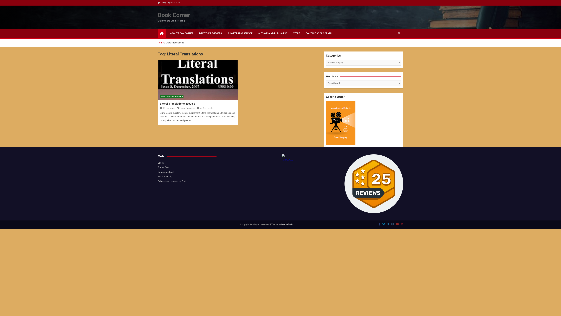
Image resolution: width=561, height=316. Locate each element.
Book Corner (174, 15)
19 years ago (169, 108)
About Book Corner (181, 33)
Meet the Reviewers (210, 33)
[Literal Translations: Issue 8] (198, 80)
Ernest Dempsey (187, 108)
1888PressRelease (288, 160)
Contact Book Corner (319, 33)
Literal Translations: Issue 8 (177, 103)
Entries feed (163, 167)
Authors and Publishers (272, 33)
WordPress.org (165, 176)
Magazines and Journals (172, 96)
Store (296, 33)
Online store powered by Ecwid (172, 181)
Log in (161, 163)
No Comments (206, 108)
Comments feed (166, 172)
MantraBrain (287, 224)
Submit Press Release (240, 33)
